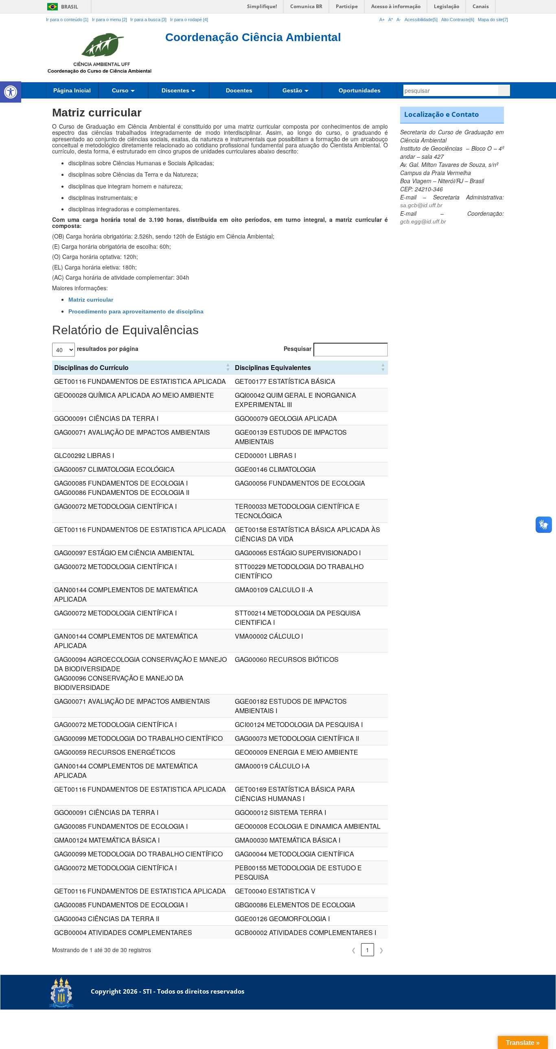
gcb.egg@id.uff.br (423, 221)
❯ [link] (381, 950)
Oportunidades (360, 90)
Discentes (175, 90)
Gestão (292, 90)
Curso (120, 90)
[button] (10, 92)
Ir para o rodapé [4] (189, 19)
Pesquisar (297, 348)
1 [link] (367, 950)
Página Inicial (72, 90)
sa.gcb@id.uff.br (421, 205)
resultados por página (107, 348)
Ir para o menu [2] (110, 19)
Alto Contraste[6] (457, 19)
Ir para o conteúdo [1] (67, 19)
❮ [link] (353, 950)
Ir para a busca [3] (148, 19)
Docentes (239, 90)
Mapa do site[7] (493, 19)
